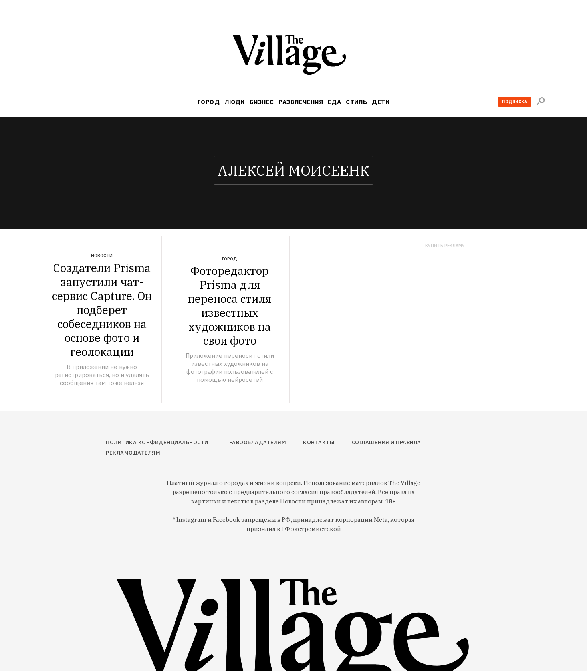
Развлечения (300, 101)
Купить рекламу (445, 246)
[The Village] (293, 56)
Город (209, 101)
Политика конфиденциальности (157, 442)
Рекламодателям (133, 452)
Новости (102, 255)
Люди (234, 101)
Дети (380, 101)
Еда (334, 101)
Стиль (356, 101)
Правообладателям (255, 442)
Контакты (319, 442)
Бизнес (262, 101)
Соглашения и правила (386, 442)
